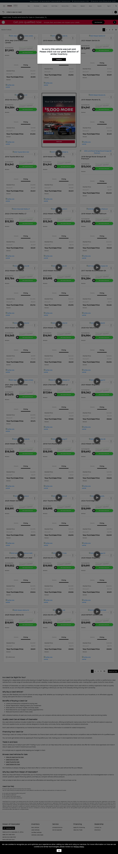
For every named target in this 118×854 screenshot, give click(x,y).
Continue (59, 59)
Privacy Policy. (79, 847)
